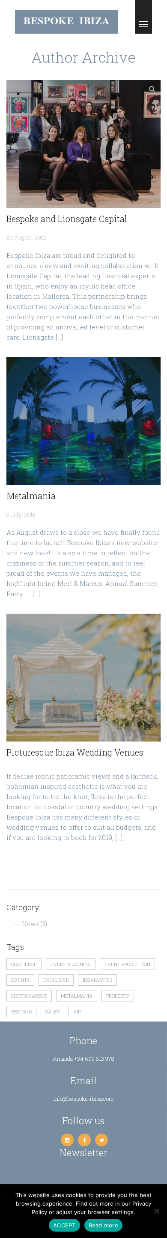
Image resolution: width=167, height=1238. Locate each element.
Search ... (17, 89)
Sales (52, 1011)
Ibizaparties (97, 980)
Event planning (71, 964)
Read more (103, 1225)
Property (117, 996)
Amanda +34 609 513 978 (83, 1058)
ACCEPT (64, 1225)
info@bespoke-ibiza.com (83, 1098)
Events (20, 980)
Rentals (21, 1011)
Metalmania (76, 996)
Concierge (24, 964)
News (30, 924)
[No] (156, 1211)
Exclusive (56, 980)
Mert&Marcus (29, 996)
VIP (77, 1011)
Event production (127, 964)
